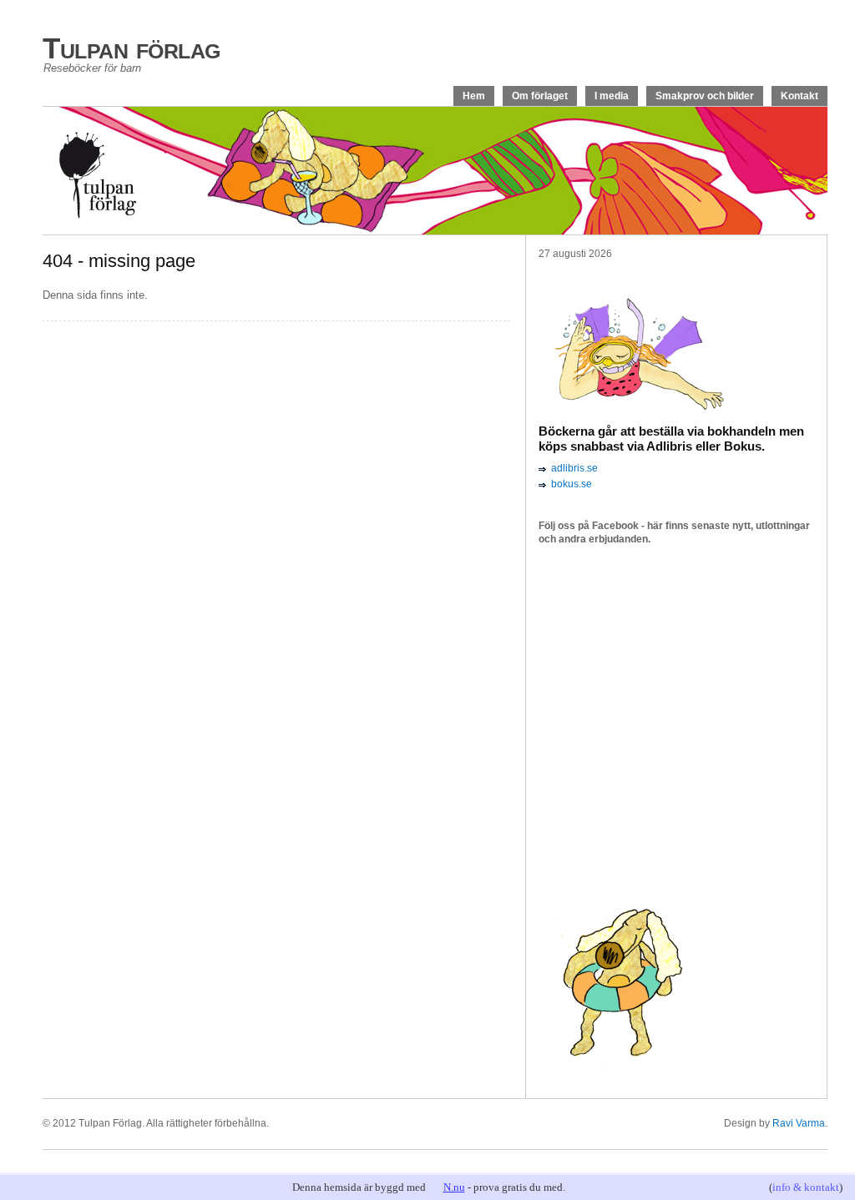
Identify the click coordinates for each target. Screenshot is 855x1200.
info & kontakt (805, 1187)
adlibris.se (574, 468)
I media (611, 96)
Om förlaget (540, 96)
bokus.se (571, 484)
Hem (474, 96)
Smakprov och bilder (704, 96)
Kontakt (799, 96)
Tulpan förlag (131, 48)
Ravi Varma (798, 1123)
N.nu (454, 1187)
